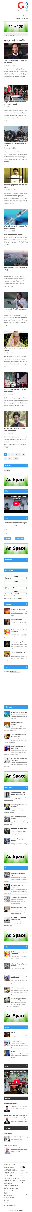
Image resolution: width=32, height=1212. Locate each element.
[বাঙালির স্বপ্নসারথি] (7, 1139)
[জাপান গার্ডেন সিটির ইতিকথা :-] (7, 1109)
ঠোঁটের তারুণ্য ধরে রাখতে (16, 619)
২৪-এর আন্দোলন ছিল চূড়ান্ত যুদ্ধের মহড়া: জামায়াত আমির (18, 735)
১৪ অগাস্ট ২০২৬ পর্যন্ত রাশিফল (18, 642)
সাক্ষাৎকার (7, 1128)
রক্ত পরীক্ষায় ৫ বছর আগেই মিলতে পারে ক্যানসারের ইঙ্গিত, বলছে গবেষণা (18, 999)
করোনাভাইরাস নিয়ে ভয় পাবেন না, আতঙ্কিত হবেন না (15, 1115)
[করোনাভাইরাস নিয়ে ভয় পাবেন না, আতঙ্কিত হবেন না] (7, 1120)
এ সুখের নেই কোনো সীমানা (16, 1041)
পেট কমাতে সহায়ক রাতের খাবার (17, 988)
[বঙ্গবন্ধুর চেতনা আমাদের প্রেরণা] (7, 1150)
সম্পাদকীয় (7, 1098)
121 (10, 458)
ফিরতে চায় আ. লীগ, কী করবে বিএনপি (19, 829)
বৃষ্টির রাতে (13, 1032)
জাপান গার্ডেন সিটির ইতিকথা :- (10, 1104)
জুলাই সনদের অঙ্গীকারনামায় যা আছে (18, 907)
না (6, 534)
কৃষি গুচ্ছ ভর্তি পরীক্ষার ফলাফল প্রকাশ (19, 897)
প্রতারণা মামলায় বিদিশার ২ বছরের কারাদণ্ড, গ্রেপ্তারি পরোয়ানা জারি (18, 793)
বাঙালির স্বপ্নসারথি (8, 1133)
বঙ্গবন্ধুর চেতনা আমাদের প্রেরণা (10, 1145)
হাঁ (6, 530)
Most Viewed (7, 470)
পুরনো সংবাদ (7, 671)
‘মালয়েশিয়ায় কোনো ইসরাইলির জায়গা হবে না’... (15, 309)
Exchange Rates (18, 598)
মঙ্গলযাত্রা (13, 1051)
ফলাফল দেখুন (20, 539)
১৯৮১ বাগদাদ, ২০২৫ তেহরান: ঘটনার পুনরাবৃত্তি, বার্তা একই (18, 918)
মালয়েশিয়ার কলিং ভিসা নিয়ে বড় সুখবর (19, 712)
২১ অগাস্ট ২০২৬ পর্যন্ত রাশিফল (18, 609)
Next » (16, 458)
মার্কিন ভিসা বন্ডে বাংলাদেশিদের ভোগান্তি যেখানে (17, 886)
